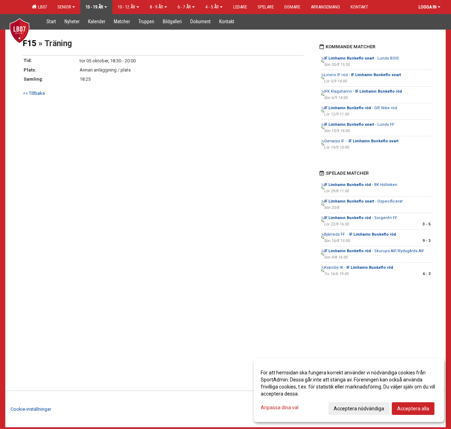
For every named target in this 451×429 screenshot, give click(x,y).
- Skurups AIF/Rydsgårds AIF (374, 251)
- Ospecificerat (363, 201)
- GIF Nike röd (360, 108)
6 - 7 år (184, 7)
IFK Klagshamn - (363, 91)
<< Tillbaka (34, 93)
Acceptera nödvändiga (359, 408)
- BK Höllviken (360, 184)
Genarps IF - (361, 141)
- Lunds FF (359, 124)
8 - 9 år (156, 7)
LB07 (41, 7)
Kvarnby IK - (358, 267)
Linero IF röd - (362, 75)
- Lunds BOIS (361, 58)
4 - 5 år (212, 7)
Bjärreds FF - (360, 234)
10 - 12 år (126, 7)
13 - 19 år (94, 7)
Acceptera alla (413, 408)
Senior (64, 7)
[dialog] (349, 390)
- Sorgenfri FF (360, 218)
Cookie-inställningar (31, 409)
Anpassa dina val (279, 407)
